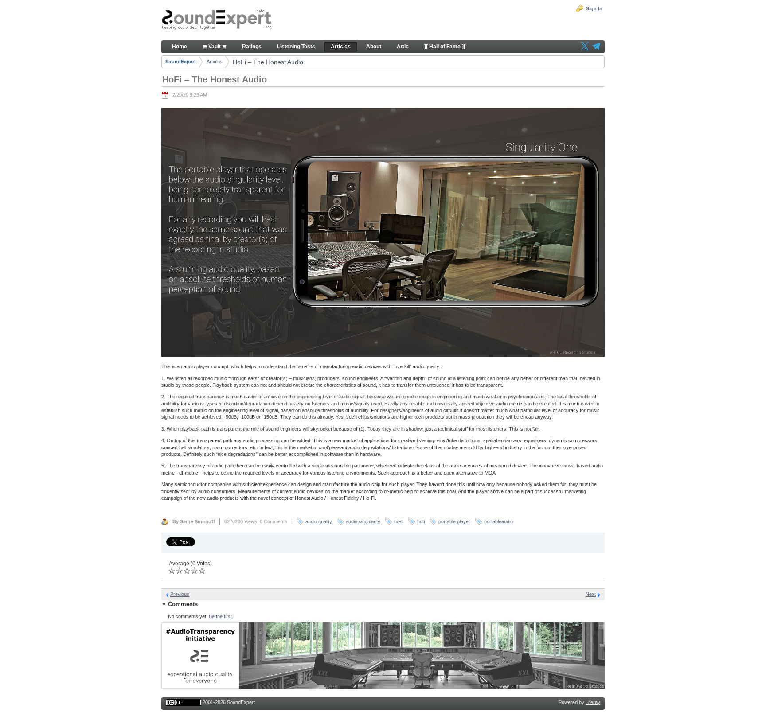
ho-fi (398, 521)
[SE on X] (585, 47)
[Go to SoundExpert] (216, 20)
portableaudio (498, 521)
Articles (215, 61)
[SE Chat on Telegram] (596, 47)
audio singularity (363, 521)
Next (591, 594)
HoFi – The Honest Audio (268, 62)
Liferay (593, 702)
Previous (179, 594)
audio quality (318, 521)
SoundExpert (180, 61)
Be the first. (221, 616)
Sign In (594, 8)
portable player (454, 521)
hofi (421, 521)
